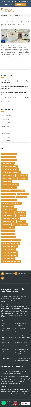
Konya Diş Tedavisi (23, 194)
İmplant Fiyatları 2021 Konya (9, 252)
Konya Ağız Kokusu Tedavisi (9, 166)
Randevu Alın (20, 4)
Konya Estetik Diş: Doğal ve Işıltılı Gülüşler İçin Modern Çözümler (23, 360)
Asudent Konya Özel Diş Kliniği (17, 24)
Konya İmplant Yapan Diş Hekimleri (11, 240)
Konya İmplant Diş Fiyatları (19, 224)
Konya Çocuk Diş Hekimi (8, 221)
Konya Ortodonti (6, 133)
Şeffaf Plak (19, 326)
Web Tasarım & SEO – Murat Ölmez (19, 405)
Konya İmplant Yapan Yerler (10, 246)
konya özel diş (21, 221)
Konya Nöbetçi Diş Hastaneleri (9, 130)
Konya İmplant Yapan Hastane (13, 373)
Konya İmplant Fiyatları (8, 228)
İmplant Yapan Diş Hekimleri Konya (11, 261)
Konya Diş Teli (5, 119)
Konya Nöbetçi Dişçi (7, 212)
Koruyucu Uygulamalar (22, 335)
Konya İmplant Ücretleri (8, 249)
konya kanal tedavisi (8, 206)
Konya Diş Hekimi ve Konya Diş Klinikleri (15, 22)
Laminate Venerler (21, 323)
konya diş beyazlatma (8, 175)
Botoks (3, 323)
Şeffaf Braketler (6, 328)
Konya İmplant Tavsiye (8, 234)
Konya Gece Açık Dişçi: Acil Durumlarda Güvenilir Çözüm (14, 93)
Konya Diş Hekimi (6, 115)
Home (9, 15)
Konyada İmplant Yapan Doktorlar (11, 172)
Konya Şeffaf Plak (6, 140)
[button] (3, 403)
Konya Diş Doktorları (22, 175)
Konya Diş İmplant (21, 197)
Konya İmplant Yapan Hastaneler (11, 243)
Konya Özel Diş (6, 137)
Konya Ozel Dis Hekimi (8, 215)
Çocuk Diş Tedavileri (22, 342)
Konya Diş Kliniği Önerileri (9, 194)
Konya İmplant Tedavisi (8, 237)
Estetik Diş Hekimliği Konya (9, 160)
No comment (15, 26)
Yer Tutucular (5, 342)
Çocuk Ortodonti (6, 335)
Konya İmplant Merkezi (8, 231)
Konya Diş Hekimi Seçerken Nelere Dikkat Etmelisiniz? (15, 98)
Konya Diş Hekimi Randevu (9, 188)
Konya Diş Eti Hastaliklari (21, 178)
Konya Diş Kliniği (20, 191)
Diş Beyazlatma (6, 321)
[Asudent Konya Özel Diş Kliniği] (7, 10)
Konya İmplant (6, 26)
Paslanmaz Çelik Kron (22, 340)
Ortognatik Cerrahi (7, 331)
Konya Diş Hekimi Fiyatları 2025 (10, 184)
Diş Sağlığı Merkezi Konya (9, 157)
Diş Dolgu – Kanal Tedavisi (23, 337)
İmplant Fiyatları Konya (8, 258)
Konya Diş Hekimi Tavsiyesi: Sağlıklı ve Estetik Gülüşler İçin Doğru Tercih (15, 81)
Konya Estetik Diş (6, 358)
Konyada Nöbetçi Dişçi (11, 381)
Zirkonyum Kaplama (7, 326)
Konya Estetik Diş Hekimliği (8, 123)
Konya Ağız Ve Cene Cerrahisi (10, 169)
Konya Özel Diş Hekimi (7, 356)
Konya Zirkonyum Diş (22, 356)
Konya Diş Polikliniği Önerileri (8, 102)
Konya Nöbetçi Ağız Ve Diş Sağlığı (21, 378)
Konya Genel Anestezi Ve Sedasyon (11, 203)
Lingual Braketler (21, 328)
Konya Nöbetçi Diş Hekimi (9, 209)
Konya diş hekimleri (7, 191)
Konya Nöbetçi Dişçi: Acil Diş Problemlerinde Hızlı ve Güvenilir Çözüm (14, 87)
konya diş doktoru (7, 178)
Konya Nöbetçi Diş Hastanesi (18, 376)
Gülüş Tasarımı (20, 321)
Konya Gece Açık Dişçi (22, 349)
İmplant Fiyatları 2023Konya (9, 255)
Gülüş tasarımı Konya (8, 163)
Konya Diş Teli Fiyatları (8, 197)
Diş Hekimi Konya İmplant (9, 154)
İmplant (4, 345)
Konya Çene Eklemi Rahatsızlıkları (11, 218)
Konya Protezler (21, 215)
